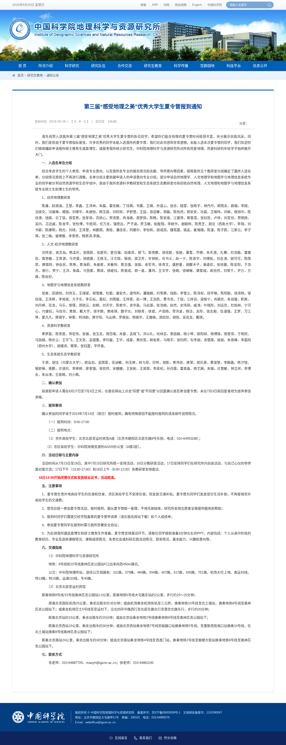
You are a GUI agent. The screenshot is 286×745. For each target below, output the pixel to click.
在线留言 (121, 738)
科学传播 (181, 66)
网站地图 (181, 4)
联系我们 (145, 738)
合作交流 (125, 66)
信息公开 (260, 66)
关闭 (112, 121)
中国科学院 (214, 4)
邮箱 (143, 4)
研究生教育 (153, 66)
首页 (20, 75)
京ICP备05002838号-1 (166, 712)
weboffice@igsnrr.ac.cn (100, 722)
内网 (166, 4)
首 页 (22, 66)
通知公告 (52, 75)
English (197, 4)
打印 (100, 121)
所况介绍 (45, 66)
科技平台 (234, 66)
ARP (155, 4)
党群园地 (207, 66)
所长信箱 (170, 738)
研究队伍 (98, 66)
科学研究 (72, 66)
